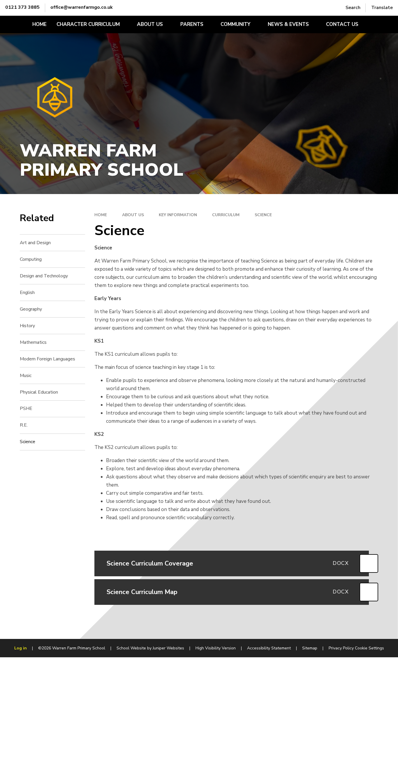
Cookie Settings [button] (369, 648)
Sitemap (309, 648)
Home (100, 215)
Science (263, 215)
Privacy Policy (341, 648)
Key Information (178, 215)
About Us (133, 215)
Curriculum (225, 215)
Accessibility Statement (269, 648)
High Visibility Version (216, 648)
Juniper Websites (168, 648)
